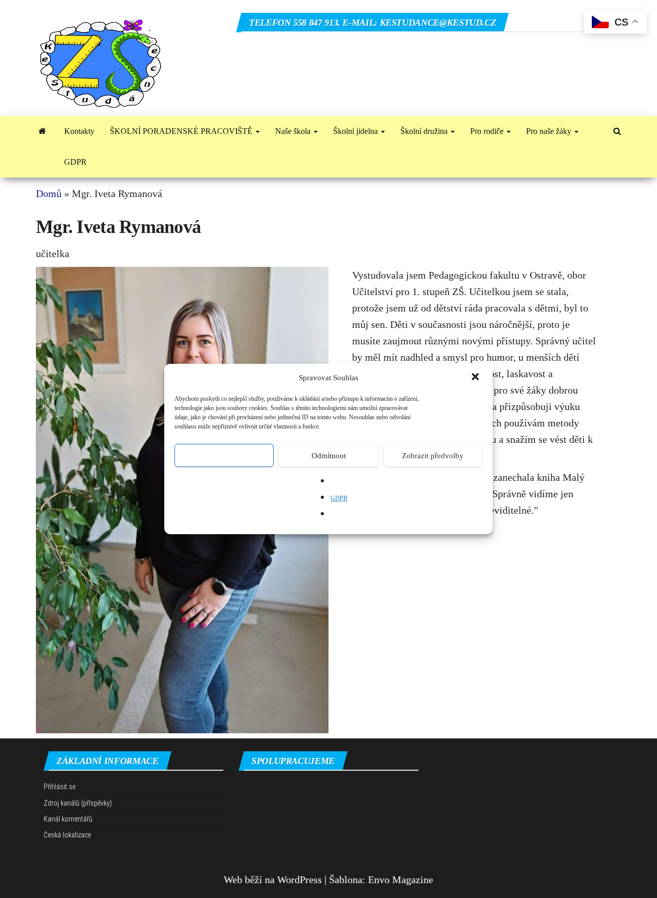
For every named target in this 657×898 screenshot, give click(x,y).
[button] (476, 378)
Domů (49, 193)
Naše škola (294, 131)
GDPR (339, 498)
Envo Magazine (400, 879)
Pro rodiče (488, 131)
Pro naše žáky (549, 131)
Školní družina (425, 131)
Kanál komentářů (68, 819)
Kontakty (79, 131)
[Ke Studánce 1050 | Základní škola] (42, 131)
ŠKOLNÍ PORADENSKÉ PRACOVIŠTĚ (182, 131)
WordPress (299, 879)
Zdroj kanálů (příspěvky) (78, 803)
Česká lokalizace (67, 835)
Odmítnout (329, 456)
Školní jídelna (356, 131)
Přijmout (224, 456)
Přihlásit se (59, 787)
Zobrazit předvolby (432, 456)
